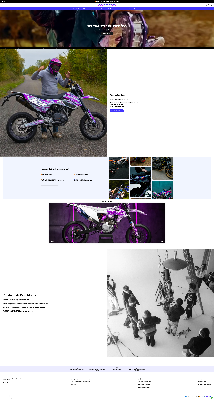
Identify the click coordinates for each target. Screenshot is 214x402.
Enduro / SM (31, 5)
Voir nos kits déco (115, 110)
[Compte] (206, 5)
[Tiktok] (5, 1)
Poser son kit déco (202, 381)
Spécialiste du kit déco (12, 398)
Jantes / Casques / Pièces (63, 5)
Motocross (25, 5)
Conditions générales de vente (144, 381)
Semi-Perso (14, 5)
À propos (72, 5)
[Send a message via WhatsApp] (212, 398)
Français (5, 396)
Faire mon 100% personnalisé (49, 186)
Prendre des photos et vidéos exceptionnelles (80, 381)
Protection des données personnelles (145, 382)
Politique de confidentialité (144, 387)
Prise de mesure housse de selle (77, 382)
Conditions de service (142, 385)
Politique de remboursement (144, 384)
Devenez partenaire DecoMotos (204, 384)
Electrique (47, 5)
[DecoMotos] (107, 5)
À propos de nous (141, 378)
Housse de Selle (54, 5)
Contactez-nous (201, 379)
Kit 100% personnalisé (6, 5)
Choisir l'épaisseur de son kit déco (78, 378)
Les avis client (74, 385)
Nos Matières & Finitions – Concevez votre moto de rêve (82, 379)
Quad (42, 5)
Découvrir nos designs (107, 33)
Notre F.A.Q (73, 384)
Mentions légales (141, 379)
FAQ (199, 378)
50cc (20, 5)
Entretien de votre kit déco (203, 385)
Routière (37, 5)
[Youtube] (2, 1)
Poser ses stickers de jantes (204, 382)
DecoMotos (7, 398)
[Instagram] (4, 1)
